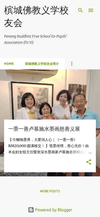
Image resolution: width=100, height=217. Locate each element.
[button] (89, 162)
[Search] (80, 10)
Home (9, 63)
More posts (50, 191)
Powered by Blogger (53, 209)
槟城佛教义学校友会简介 (42, 63)
